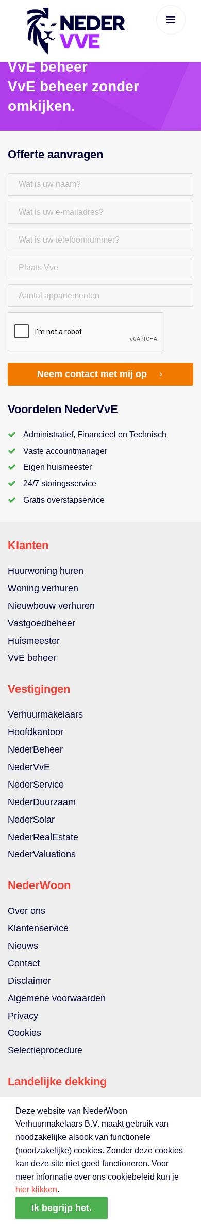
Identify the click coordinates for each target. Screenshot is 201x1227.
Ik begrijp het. (61, 1208)
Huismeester (34, 641)
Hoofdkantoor (35, 732)
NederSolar (31, 819)
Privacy (23, 1016)
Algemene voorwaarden (57, 998)
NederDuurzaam (42, 802)
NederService (36, 784)
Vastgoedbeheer (41, 623)
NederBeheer (35, 749)
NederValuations (42, 854)
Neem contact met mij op (92, 374)
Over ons (26, 911)
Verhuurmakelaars (45, 714)
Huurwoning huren (45, 571)
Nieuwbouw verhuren (51, 606)
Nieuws (23, 946)
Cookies (24, 1033)
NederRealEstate (43, 837)
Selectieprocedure (45, 1050)
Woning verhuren (43, 588)
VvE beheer (32, 658)
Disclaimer (29, 981)
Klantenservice (38, 928)
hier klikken (36, 1189)
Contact (24, 963)
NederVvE (29, 767)
